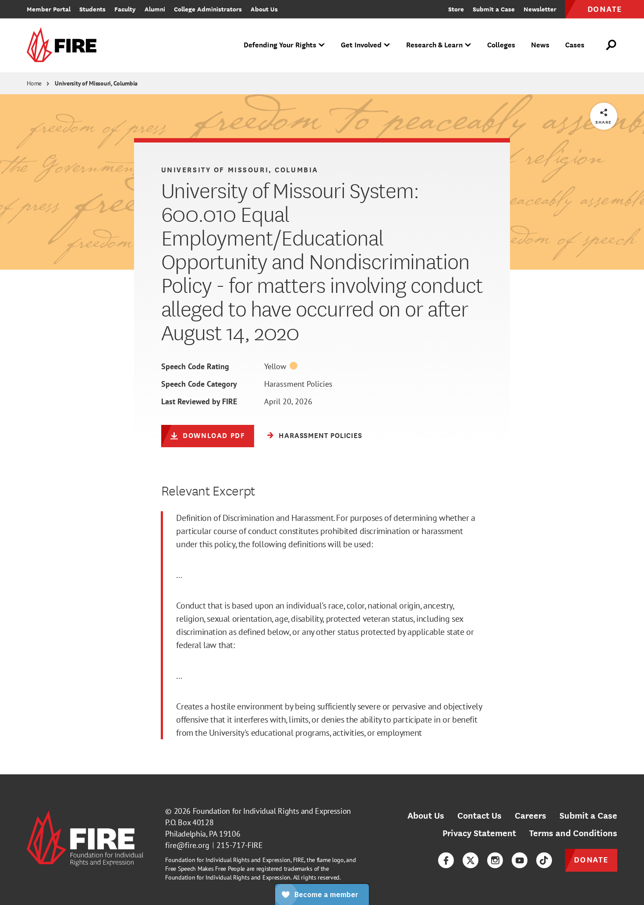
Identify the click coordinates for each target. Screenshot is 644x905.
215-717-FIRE (239, 845)
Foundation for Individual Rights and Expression (272, 811)
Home (34, 83)
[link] (64, 45)
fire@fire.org (187, 845)
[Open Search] (611, 45)
